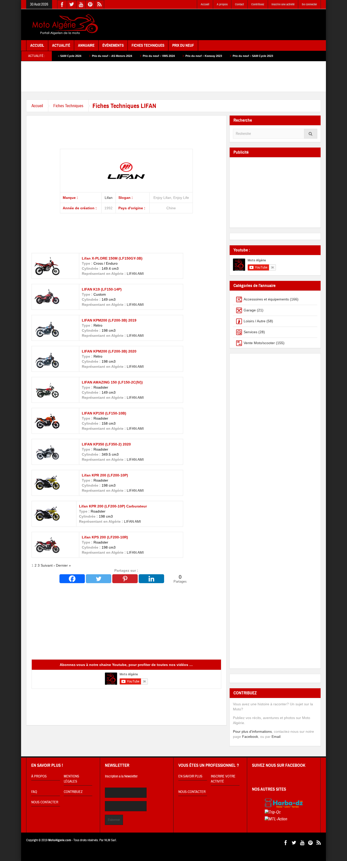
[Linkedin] (151, 578)
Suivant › (48, 565)
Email (276, 737)
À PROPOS (39, 776)
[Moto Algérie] (64, 25)
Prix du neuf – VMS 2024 (136, 55)
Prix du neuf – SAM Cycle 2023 (230, 55)
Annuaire (86, 45)
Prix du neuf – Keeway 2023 (181, 55)
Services (250, 332)
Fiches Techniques (148, 45)
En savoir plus (190, 776)
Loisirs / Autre (254, 321)
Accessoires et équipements (266, 299)
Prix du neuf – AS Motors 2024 (89, 55)
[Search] (310, 134)
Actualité (61, 45)
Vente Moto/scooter (259, 343)
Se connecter (309, 4)
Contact (239, 4)
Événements (113, 45)
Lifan (109, 198)
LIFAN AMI (135, 304)
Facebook (250, 737)
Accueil (205, 4)
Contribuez (257, 4)
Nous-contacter (192, 792)
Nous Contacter (44, 802)
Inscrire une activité (283, 4)
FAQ (34, 792)
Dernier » (63, 565)
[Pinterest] (125, 578)
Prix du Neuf (183, 45)
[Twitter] (98, 578)
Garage (250, 310)
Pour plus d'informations (252, 731)
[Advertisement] (228, 24)
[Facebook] (72, 578)
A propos (222, 4)
